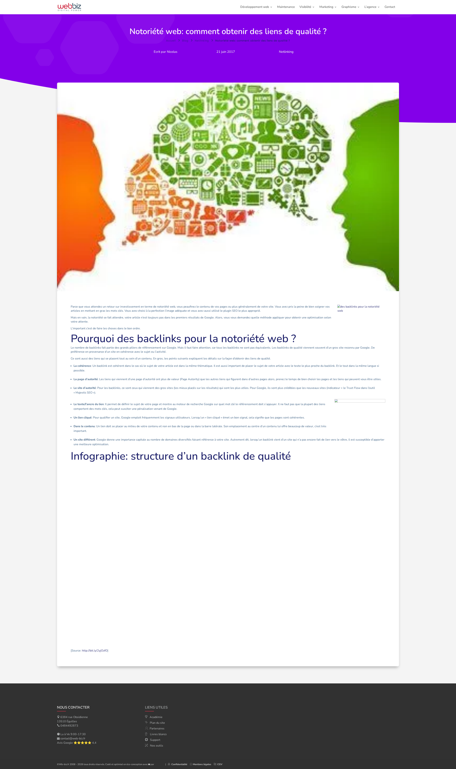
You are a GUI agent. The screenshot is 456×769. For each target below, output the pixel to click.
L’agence (370, 7)
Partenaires (157, 728)
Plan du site (157, 723)
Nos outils (156, 746)
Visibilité (305, 7)
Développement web (254, 7)
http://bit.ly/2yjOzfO (94, 651)
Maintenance (286, 7)
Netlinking (286, 52)
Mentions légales (202, 764)
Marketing (326, 7)
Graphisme (348, 7)
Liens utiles (156, 707)
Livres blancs (158, 734)
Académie (156, 717)
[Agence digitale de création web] (158, 764)
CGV (219, 764)
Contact (390, 7)
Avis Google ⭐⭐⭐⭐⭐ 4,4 (76, 743)
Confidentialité (178, 764)
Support (155, 740)
